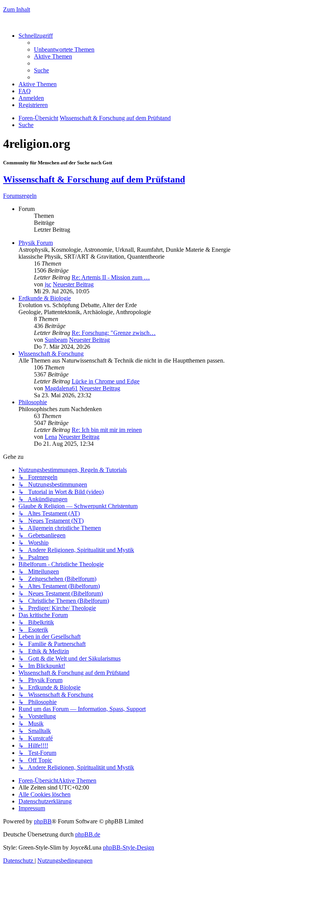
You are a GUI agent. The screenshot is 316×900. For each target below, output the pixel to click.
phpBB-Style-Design (128, 847)
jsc (48, 284)
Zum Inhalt (16, 9)
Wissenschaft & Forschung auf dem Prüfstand (94, 179)
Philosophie (32, 402)
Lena (51, 436)
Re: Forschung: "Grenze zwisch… (114, 333)
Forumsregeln (20, 195)
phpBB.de (87, 834)
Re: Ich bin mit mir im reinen (107, 430)
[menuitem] (64, 49)
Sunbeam (56, 339)
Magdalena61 (61, 388)
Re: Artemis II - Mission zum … (111, 277)
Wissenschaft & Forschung (51, 353)
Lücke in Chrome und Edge (106, 381)
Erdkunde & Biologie (44, 298)
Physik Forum (35, 242)
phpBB (43, 821)
